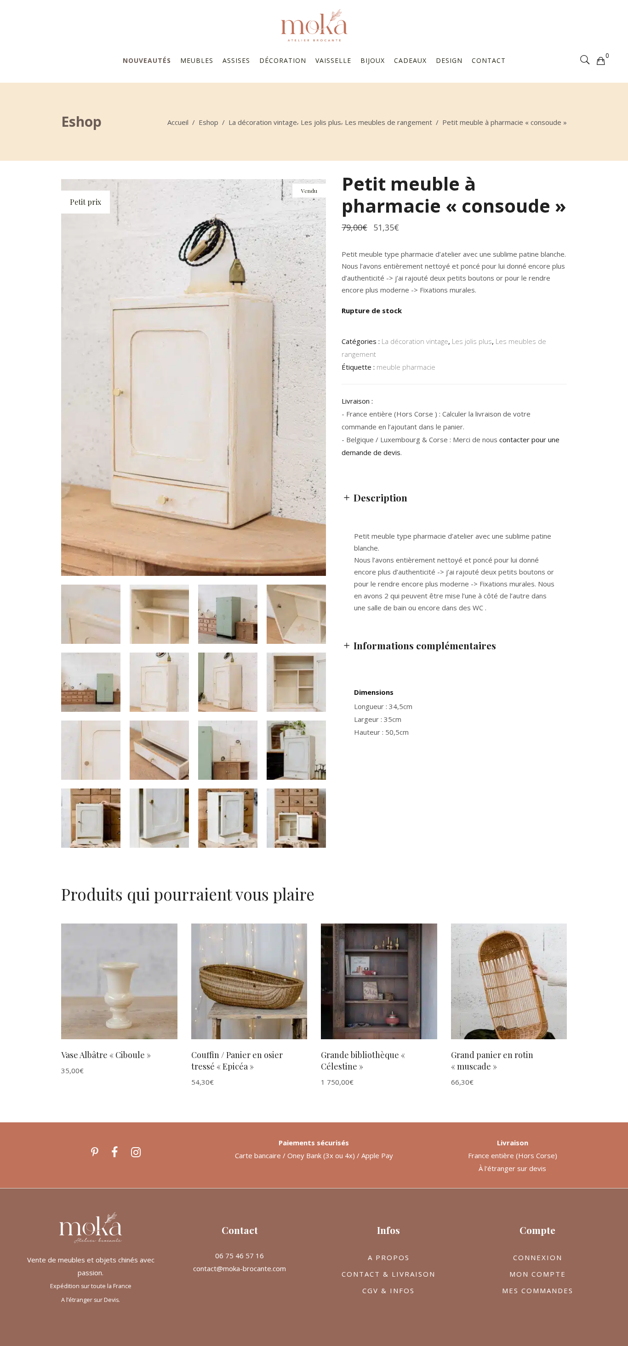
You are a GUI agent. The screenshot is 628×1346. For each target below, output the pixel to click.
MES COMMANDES (537, 1290)
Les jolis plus (321, 122)
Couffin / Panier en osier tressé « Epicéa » (237, 1060)
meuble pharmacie (406, 367)
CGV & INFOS (388, 1290)
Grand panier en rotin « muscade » (492, 1060)
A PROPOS (389, 1257)
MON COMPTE (537, 1273)
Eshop (208, 122)
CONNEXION (537, 1257)
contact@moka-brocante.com (239, 1268)
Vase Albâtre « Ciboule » (106, 1054)
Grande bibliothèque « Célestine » (363, 1060)
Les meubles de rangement (388, 122)
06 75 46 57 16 (239, 1255)
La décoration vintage (262, 122)
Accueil (177, 122)
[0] (600, 60)
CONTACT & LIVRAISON (388, 1273)
